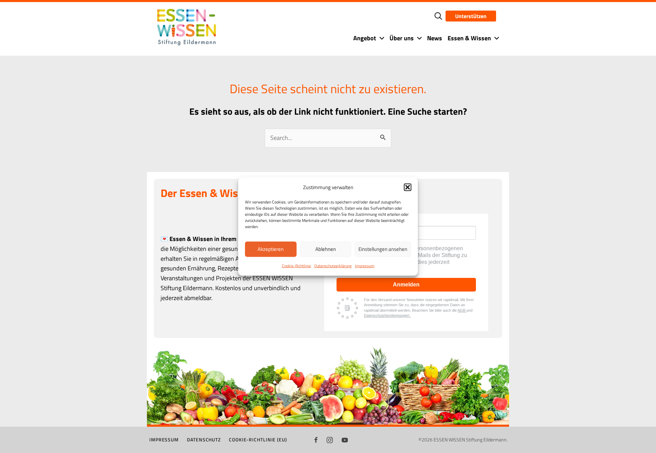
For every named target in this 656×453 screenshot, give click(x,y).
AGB (461, 310)
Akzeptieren (271, 249)
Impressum (364, 265)
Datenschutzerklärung (333, 265)
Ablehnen (325, 249)
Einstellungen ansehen (382, 249)
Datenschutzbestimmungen (387, 315)
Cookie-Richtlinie (296, 265)
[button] (407, 187)
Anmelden (406, 284)
